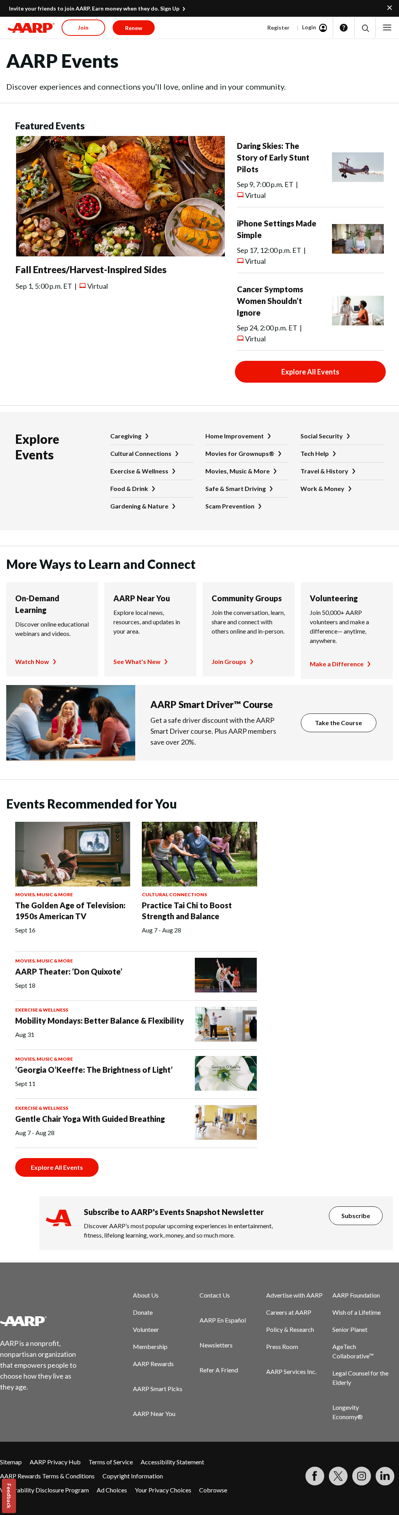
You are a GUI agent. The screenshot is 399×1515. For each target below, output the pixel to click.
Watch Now (32, 661)
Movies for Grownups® (239, 453)
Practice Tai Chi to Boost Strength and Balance (187, 911)
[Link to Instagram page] (361, 1476)
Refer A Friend (219, 1370)
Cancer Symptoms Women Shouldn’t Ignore (270, 300)
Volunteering (334, 598)
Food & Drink (129, 488)
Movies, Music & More (237, 471)
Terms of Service (110, 1462)
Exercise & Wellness (139, 471)
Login (309, 27)
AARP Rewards (153, 1363)
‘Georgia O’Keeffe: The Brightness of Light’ (94, 1069)
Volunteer (146, 1329)
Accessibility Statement (172, 1462)
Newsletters (216, 1345)
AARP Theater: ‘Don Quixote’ (68, 971)
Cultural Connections (140, 453)
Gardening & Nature (139, 506)
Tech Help (314, 453)
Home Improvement (234, 436)
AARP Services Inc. (291, 1371)
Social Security (321, 436)
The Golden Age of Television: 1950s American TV (70, 911)
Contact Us (215, 1295)
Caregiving (125, 436)
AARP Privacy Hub (55, 1462)
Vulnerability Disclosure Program (44, 1490)
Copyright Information (132, 1476)
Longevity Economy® (347, 1412)
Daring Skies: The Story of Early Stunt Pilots (273, 157)
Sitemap (11, 1462)
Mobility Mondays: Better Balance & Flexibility (99, 1020)
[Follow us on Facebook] (314, 1476)
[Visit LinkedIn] (385, 1476)
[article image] (120, 254)
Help (344, 28)
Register (278, 27)
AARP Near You (141, 598)
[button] (365, 28)
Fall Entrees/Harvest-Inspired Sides (91, 269)
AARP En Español (223, 1320)
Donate (143, 1312)
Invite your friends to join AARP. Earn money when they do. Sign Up (94, 8)
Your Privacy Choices (163, 1490)
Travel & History (324, 471)
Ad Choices (112, 1490)
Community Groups (247, 598)
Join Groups (229, 661)
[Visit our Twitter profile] (338, 1476)
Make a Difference (337, 663)
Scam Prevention (229, 506)
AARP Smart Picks (157, 1388)
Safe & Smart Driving (235, 488)
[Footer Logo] (43, 1321)
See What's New (137, 661)
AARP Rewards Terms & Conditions (47, 1476)
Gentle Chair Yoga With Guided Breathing (90, 1118)
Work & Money (322, 488)
